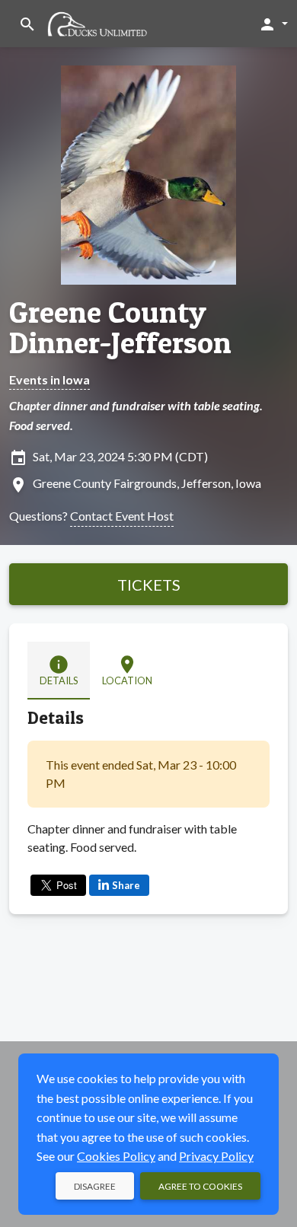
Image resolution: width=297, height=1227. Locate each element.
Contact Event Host (122, 515)
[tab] (58, 671)
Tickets (148, 584)
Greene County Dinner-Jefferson (120, 327)
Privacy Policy (216, 1156)
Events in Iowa (49, 379)
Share (126, 885)
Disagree (95, 1186)
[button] (273, 24)
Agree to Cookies (200, 1186)
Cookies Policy (116, 1156)
